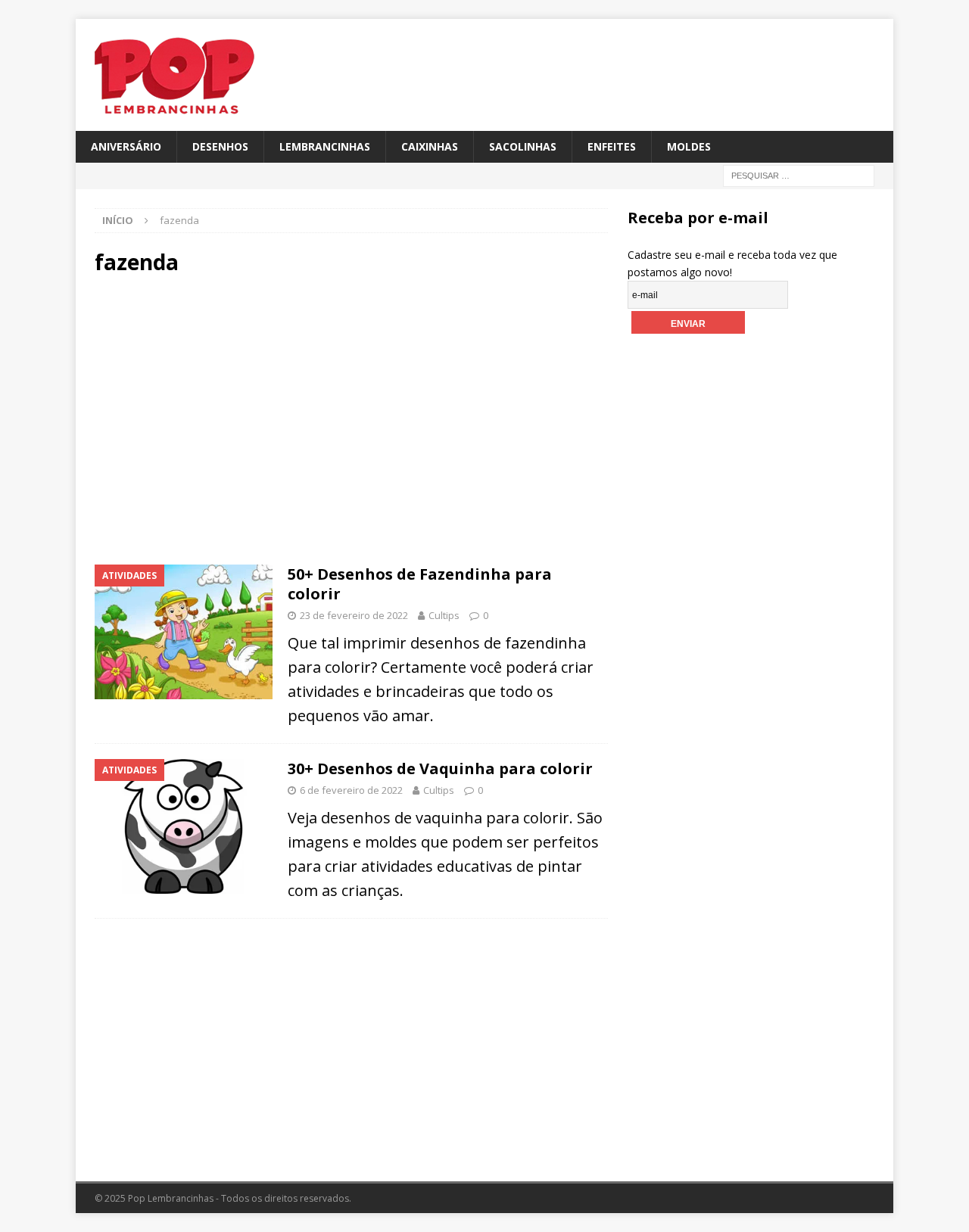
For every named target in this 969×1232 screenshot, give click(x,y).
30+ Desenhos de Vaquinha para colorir (440, 768)
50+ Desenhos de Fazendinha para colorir (420, 584)
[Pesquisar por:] (798, 175)
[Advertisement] (223, 418)
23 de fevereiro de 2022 (354, 615)
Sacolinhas (522, 146)
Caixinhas (429, 146)
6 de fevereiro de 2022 (351, 790)
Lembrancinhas (324, 146)
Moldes (689, 146)
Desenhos (220, 146)
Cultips (444, 615)
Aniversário (126, 146)
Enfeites (611, 146)
